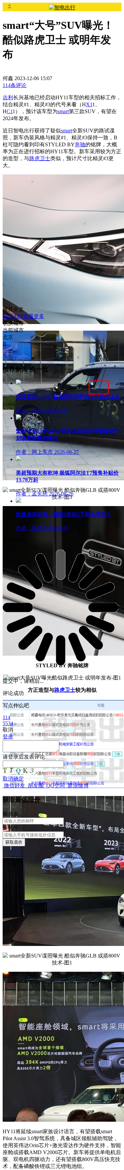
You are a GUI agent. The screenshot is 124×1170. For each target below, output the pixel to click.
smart (63, 111)
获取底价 (13, 842)
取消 (8, 778)
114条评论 (14, 85)
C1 (10, 111)
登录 (13, 757)
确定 (18, 778)
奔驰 (80, 144)
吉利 (8, 97)
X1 (89, 104)
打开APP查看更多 (23, 316)
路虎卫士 (39, 158)
